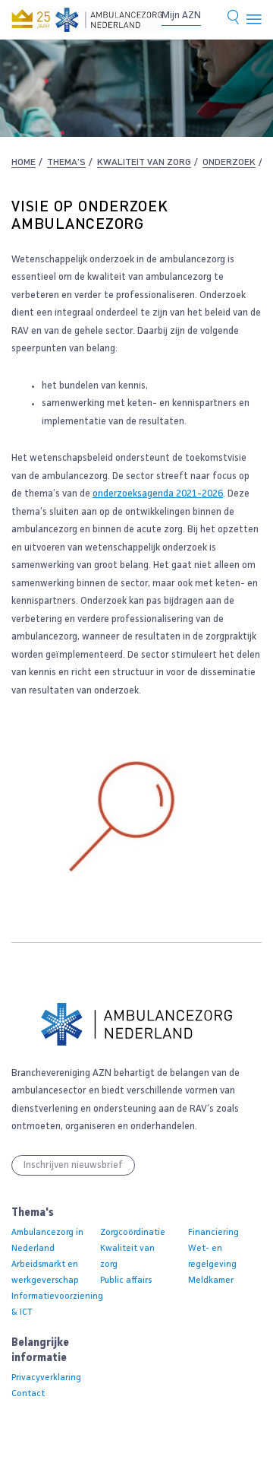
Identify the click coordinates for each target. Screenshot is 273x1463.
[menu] (254, 19)
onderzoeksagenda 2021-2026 (158, 494)
